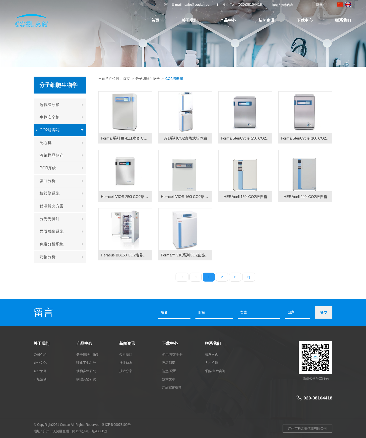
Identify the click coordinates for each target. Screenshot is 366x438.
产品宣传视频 (172, 387)
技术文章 (168, 379)
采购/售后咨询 (215, 371)
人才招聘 (211, 363)
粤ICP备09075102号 (116, 425)
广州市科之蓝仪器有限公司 (307, 428)
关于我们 (190, 20)
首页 (155, 20)
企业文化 (40, 363)
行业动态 (125, 363)
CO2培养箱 (174, 79)
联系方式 (211, 354)
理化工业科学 (86, 363)
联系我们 (343, 20)
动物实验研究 (86, 371)
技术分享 (125, 371)
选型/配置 (169, 371)
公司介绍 (40, 354)
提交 (323, 312)
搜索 (319, 5)
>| (248, 277)
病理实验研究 (86, 379)
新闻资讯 (266, 20)
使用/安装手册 (172, 354)
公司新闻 (125, 354)
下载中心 (305, 20)
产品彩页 (168, 363)
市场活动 (40, 379)
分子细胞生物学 (148, 79)
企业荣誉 (40, 371)
